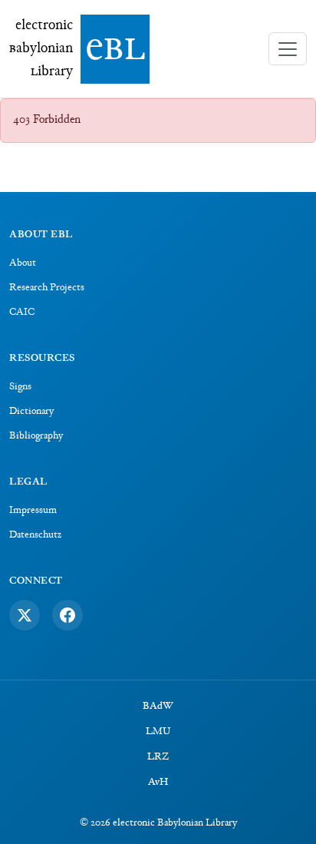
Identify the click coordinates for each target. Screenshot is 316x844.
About (22, 263)
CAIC (22, 312)
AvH (158, 782)
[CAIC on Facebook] (67, 615)
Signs (20, 387)
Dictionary (31, 412)
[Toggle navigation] (287, 48)
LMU (158, 732)
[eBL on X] (24, 615)
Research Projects (46, 288)
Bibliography (36, 436)
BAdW (158, 706)
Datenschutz (35, 535)
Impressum (33, 511)
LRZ (158, 757)
